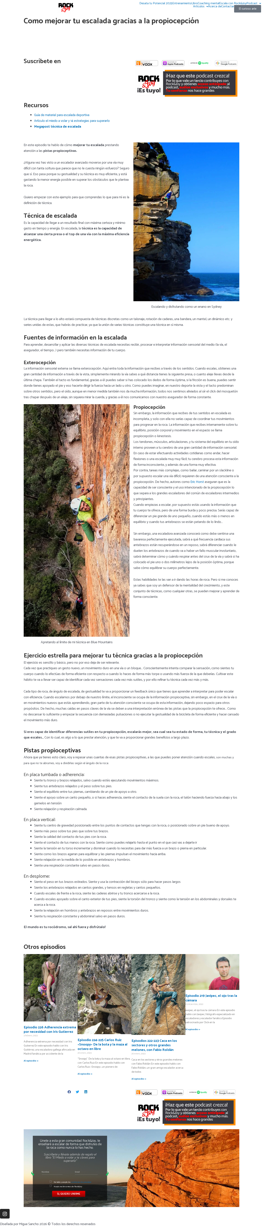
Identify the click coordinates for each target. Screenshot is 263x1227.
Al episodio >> (31, 1061)
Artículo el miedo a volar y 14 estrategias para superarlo (72, 121)
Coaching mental (208, 3)
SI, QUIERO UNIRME (68, 1194)
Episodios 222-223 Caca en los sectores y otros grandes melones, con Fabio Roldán (154, 1045)
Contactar (227, 6)
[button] (69, 1091)
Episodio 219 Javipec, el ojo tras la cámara (211, 998)
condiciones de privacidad (81, 1182)
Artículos (198, 6)
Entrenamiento (181, 3)
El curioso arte (247, 8)
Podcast (251, 3)
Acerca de (214, 6)
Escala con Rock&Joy (232, 3)
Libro (194, 3)
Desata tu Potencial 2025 (155, 3)
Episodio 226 (50, 1030)
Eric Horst (197, 482)
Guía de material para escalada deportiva (61, 115)
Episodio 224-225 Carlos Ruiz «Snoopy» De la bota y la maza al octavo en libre (102, 1044)
